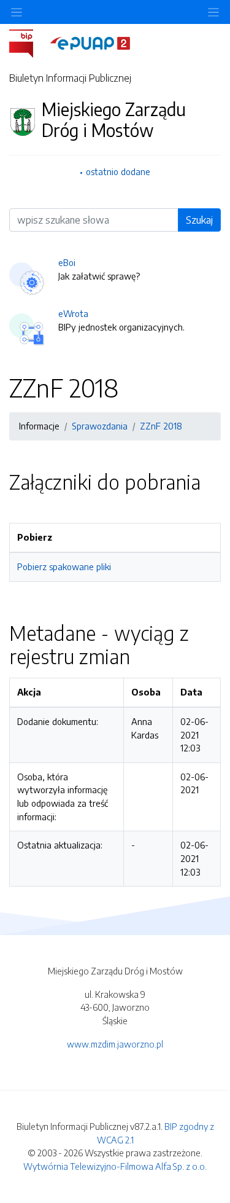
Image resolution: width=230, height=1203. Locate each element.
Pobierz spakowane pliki (64, 566)
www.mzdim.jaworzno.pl (115, 1043)
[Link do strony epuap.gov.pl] (90, 42)
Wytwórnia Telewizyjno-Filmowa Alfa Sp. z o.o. (115, 1166)
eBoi (66, 262)
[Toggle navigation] (213, 12)
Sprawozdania (100, 425)
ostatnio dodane (118, 171)
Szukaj (199, 220)
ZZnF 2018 (161, 425)
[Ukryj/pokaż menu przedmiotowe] (16, 12)
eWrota (73, 313)
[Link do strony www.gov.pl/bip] (28, 42)
